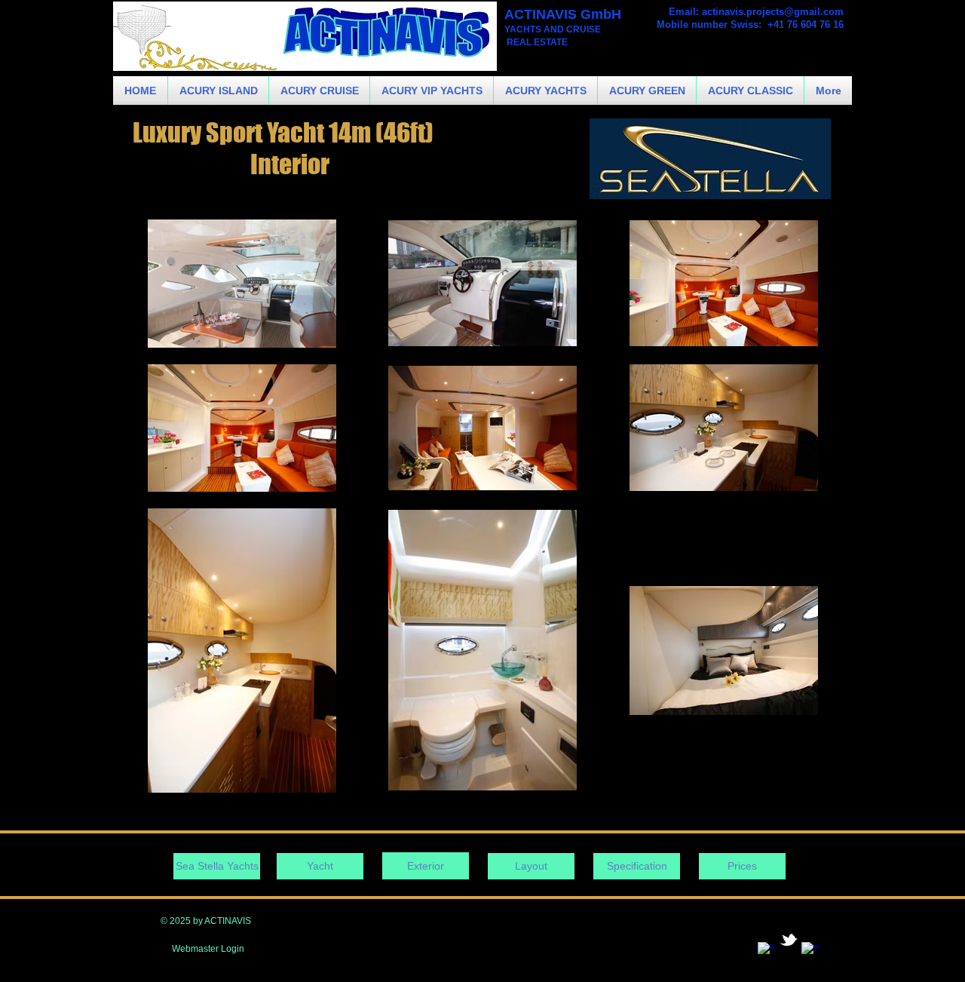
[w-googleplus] (810, 951)
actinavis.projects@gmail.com (773, 11)
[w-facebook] (767, 951)
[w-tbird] (789, 940)
